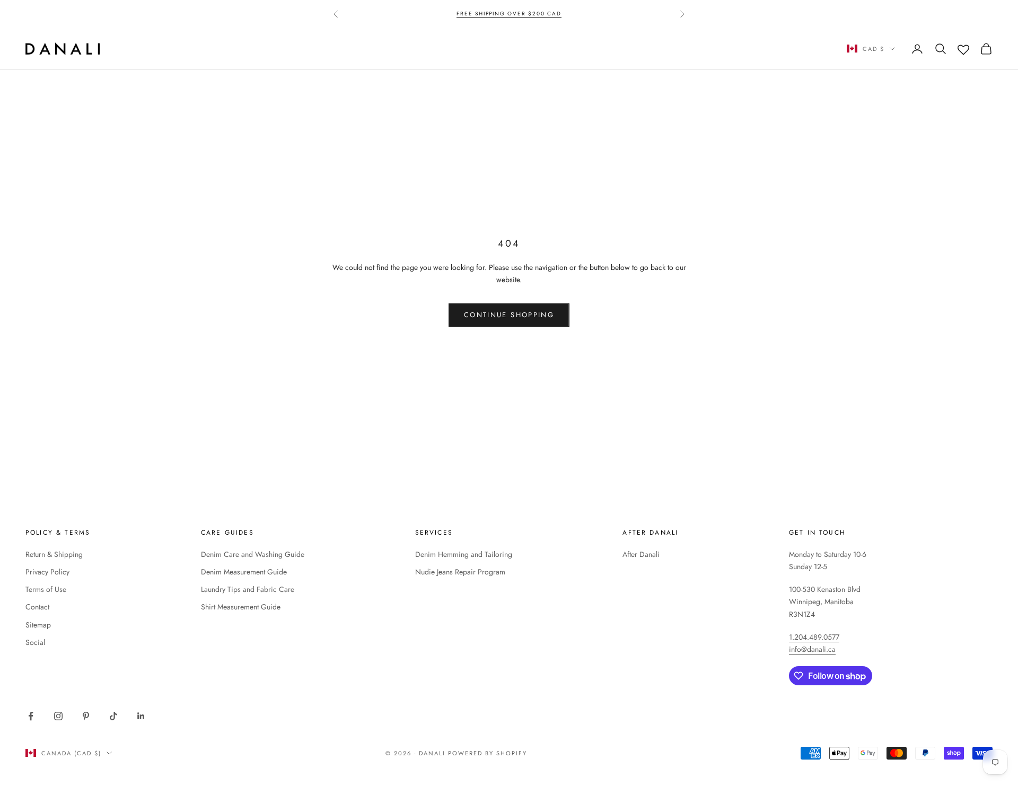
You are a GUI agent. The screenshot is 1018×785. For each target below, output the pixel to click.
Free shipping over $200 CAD (509, 14)
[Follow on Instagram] (58, 716)
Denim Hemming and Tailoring (463, 554)
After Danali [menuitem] (401, 48)
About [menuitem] (334, 48)
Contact (37, 606)
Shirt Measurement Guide (240, 606)
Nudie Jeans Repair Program (460, 571)
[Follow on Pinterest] (86, 716)
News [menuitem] (286, 48)
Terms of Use (45, 589)
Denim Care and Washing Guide (252, 554)
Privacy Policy (47, 571)
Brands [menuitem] (234, 48)
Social (35, 642)
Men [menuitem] (187, 48)
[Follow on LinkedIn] (141, 716)
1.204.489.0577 (814, 637)
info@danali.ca (812, 649)
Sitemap (38, 625)
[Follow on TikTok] (113, 716)
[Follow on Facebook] (30, 716)
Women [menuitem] (138, 48)
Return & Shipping (54, 554)
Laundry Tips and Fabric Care (247, 589)
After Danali (641, 554)
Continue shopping (509, 315)
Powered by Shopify (487, 753)
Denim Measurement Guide (244, 571)
